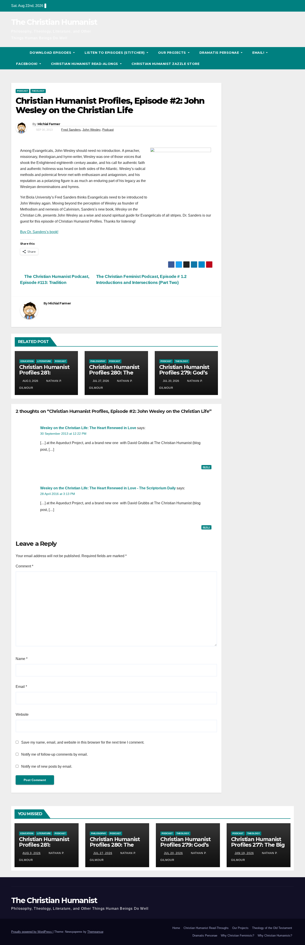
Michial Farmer (49, 124)
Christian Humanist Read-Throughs (206, 928)
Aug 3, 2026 (32, 853)
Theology (38, 91)
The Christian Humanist (54, 22)
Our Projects (172, 53)
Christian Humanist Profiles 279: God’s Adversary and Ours (185, 372)
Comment (24, 566)
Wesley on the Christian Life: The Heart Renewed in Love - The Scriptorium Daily (108, 488)
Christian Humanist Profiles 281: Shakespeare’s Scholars (44, 375)
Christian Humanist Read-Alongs (85, 64)
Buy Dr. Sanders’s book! (39, 232)
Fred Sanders (71, 129)
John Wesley (91, 129)
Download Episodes (51, 53)
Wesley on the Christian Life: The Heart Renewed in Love (88, 428)
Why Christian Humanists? (275, 935)
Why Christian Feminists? (237, 935)
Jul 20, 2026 (173, 853)
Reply (206, 467)
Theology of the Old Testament (272, 928)
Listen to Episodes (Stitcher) (115, 53)
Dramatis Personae (219, 53)
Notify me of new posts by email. (46, 766)
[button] (290, 58)
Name (21, 659)
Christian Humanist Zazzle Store (166, 64)
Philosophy (97, 361)
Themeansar (95, 931)
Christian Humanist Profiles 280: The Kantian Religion (114, 372)
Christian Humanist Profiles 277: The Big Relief (258, 845)
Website (22, 714)
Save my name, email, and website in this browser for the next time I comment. (82, 742)
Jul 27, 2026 (102, 853)
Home (176, 928)
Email (21, 687)
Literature (44, 361)
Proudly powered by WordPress (32, 931)
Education (27, 361)
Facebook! (27, 64)
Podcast (22, 91)
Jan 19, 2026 (244, 853)
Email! (258, 53)
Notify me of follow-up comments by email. (54, 754)
